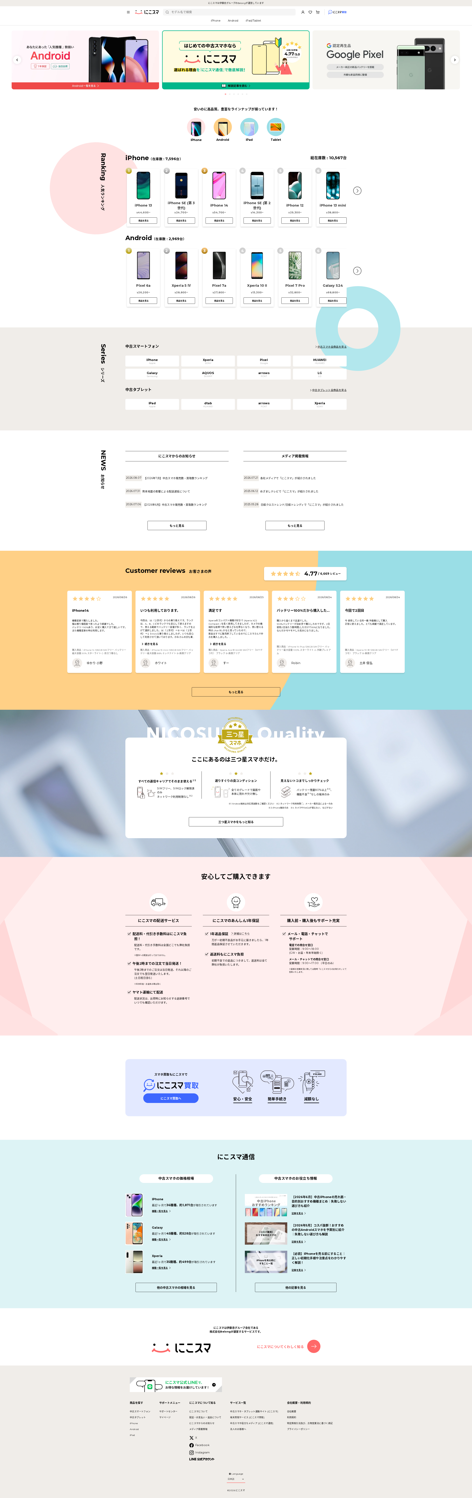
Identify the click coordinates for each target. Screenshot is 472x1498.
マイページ (165, 1417)
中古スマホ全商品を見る (332, 346)
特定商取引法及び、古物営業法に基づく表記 (310, 1423)
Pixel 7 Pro (295, 286)
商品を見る (143, 220)
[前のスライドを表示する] (17, 60)
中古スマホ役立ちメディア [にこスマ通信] (251, 1423)
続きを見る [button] (151, 644)
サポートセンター (168, 1411)
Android (134, 1429)
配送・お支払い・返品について (205, 1417)
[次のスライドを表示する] (455, 60)
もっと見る (177, 526)
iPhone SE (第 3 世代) (181, 205)
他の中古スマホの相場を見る (176, 1287)
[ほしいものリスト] (310, 12)
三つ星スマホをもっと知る (236, 822)
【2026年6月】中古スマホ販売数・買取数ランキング (175, 504)
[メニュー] (128, 12)
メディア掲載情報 (198, 1429)
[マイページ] (303, 12)
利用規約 (291, 1417)
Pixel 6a (143, 286)
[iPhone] (196, 127)
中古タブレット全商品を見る (329, 390)
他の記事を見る (295, 1287)
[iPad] (249, 127)
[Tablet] (276, 127)
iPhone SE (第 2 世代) (257, 205)
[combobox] (232, 12)
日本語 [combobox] (231, 1479)
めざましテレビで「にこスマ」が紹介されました (289, 491)
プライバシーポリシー (298, 1429)
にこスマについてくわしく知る (280, 1347)
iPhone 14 (219, 205)
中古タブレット (138, 1417)
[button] (357, 191)
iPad (132, 1435)
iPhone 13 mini (333, 205)
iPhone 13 (143, 205)
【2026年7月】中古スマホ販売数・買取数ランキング (176, 478)
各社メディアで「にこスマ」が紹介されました (288, 478)
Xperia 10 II (257, 286)
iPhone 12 (295, 205)
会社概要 (291, 1411)
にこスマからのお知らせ (201, 1423)
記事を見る (297, 1213)
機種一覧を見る (160, 1211)
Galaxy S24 (333, 286)
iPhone (134, 1423)
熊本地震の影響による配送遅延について (166, 491)
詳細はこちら (242, 933)
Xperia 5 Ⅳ (181, 286)
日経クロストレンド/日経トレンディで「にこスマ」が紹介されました (302, 504)
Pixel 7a (219, 286)
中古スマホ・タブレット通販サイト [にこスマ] (254, 1411)
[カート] (318, 12)
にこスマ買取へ (171, 1098)
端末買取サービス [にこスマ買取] (247, 1417)
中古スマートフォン (140, 1411)
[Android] (223, 127)
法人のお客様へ (238, 1429)
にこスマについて (198, 1411)
